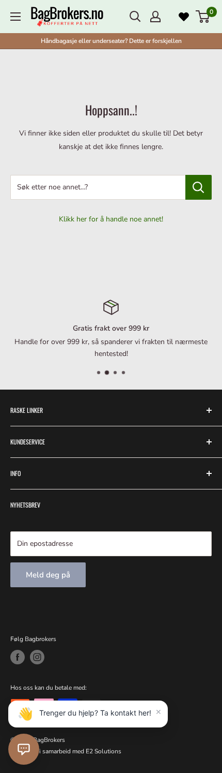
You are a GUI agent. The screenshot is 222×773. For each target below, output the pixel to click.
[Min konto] (155, 16)
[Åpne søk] (135, 16)
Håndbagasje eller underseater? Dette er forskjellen (111, 41)
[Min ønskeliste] (184, 16)
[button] (23, 749)
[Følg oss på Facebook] (17, 657)
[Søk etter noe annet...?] (198, 187)
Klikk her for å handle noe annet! (111, 219)
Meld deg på (48, 575)
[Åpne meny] (15, 16)
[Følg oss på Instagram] (37, 657)
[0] (203, 16)
